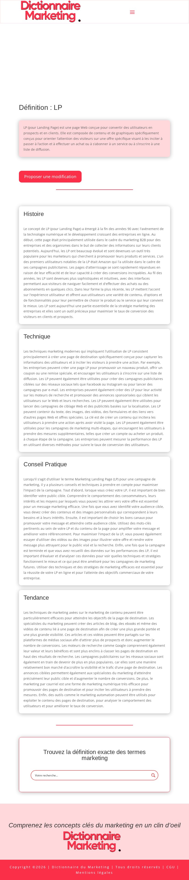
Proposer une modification (50, 176)
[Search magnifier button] (153, 775)
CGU (171, 867)
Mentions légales (94, 872)
